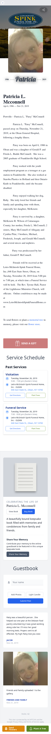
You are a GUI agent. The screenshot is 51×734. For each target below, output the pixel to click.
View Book (13, 511)
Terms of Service (33, 722)
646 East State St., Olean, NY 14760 (27, 389)
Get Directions (15, 395)
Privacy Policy (18, 722)
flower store (34, 324)
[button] (25, 668)
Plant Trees (36, 395)
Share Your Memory (18, 554)
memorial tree (36, 319)
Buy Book (28, 511)
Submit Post (25, 601)
